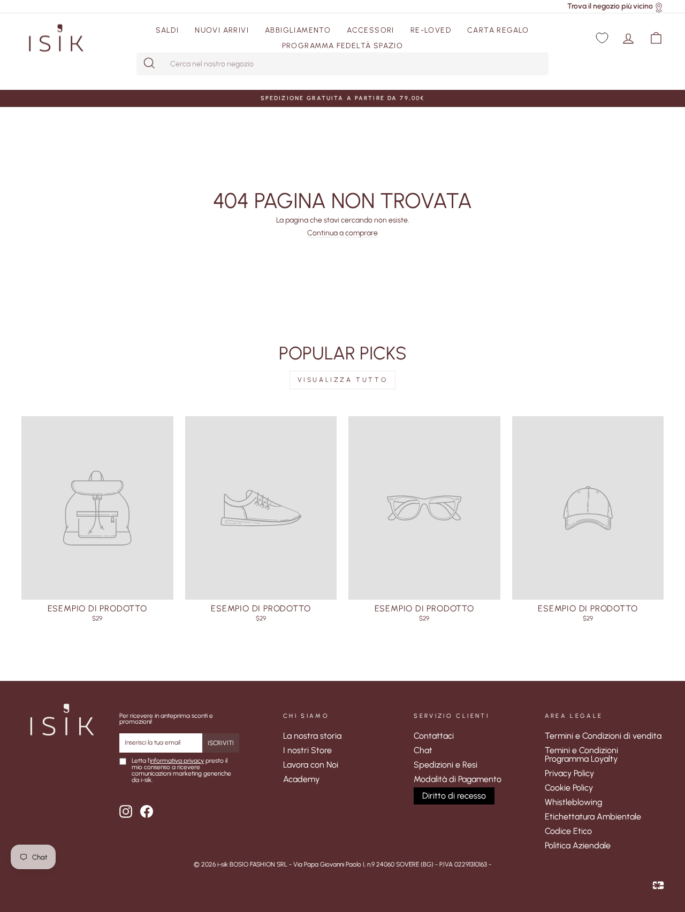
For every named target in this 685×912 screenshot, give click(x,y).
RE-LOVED (430, 30)
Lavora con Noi (310, 765)
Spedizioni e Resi (445, 765)
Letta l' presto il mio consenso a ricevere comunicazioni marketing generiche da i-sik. (181, 771)
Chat (423, 750)
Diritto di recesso (454, 796)
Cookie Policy (569, 788)
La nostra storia (312, 736)
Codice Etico (568, 831)
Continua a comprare (342, 233)
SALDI (167, 30)
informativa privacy (177, 760)
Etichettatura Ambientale (593, 816)
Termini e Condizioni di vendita (603, 736)
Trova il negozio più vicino (610, 6)
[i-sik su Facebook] (146, 811)
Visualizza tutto (343, 380)
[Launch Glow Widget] (658, 885)
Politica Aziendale (578, 845)
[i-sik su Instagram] (125, 811)
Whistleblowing (573, 802)
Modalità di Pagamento (457, 779)
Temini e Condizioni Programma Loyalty (581, 754)
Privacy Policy (569, 773)
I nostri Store (307, 750)
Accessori (370, 30)
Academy (301, 779)
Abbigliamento (298, 30)
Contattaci (434, 736)
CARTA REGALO (498, 30)
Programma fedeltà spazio (343, 45)
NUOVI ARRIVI (222, 30)
